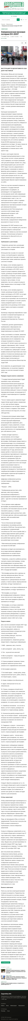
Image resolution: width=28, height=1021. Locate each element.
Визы (7, 1005)
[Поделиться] (25, 42)
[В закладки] (22, 42)
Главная (3, 24)
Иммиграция (9, 24)
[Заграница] (14, 5)
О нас (8, 1011)
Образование (21, 1005)
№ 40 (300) (4, 38)
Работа (2, 1005)
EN (25, 19)
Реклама (3, 1011)
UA (23, 19)
